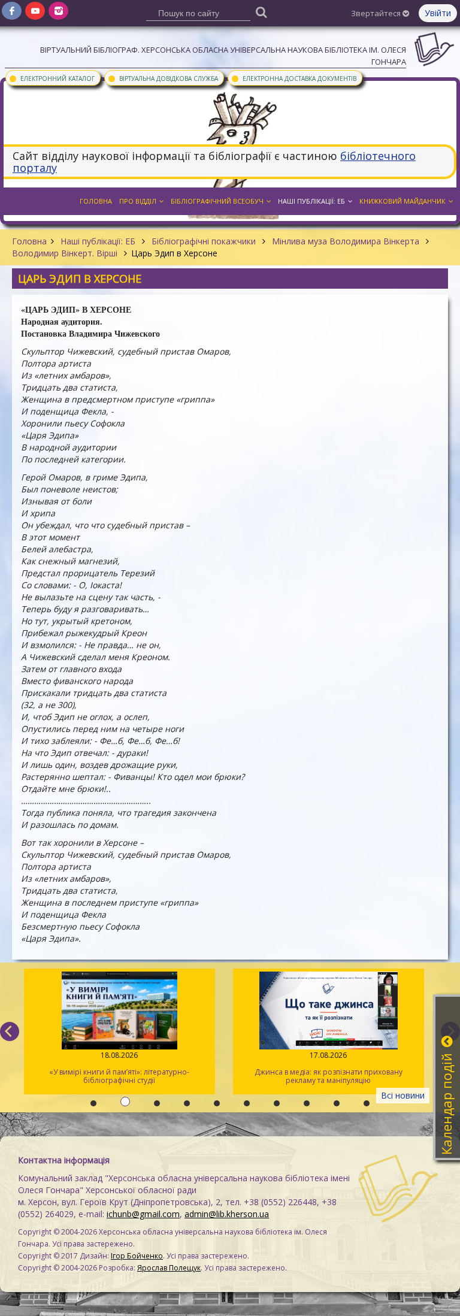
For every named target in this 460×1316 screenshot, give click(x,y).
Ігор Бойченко (137, 1256)
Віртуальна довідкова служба (162, 77)
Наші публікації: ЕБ (98, 241)
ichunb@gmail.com (143, 1214)
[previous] (9, 1031)
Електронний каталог (51, 77)
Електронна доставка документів (293, 77)
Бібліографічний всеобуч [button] (217, 200)
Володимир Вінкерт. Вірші (66, 253)
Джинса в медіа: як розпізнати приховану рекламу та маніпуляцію (328, 1067)
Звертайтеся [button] (376, 13)
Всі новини (403, 1095)
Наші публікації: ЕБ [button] (311, 200)
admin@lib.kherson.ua (226, 1214)
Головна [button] (96, 200)
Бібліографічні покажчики (203, 241)
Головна (29, 241)
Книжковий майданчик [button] (402, 200)
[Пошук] (262, 11)
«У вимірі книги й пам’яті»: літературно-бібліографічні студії (119, 1067)
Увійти (438, 13)
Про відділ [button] (137, 200)
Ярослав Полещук (169, 1268)
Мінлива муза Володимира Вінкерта (346, 241)
